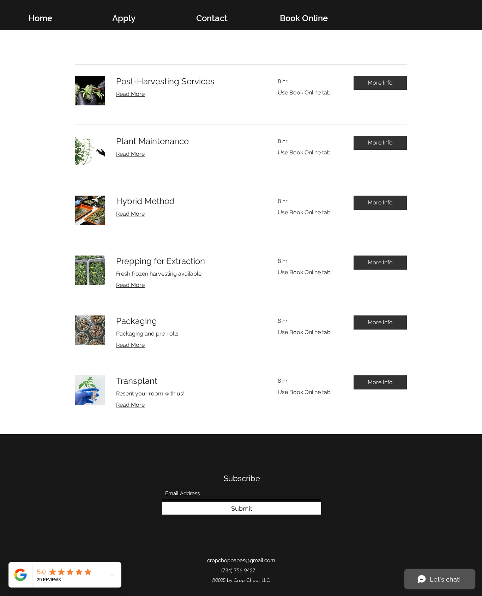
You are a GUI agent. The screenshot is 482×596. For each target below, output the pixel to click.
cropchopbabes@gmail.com (241, 560)
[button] (380, 83)
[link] (188, 81)
